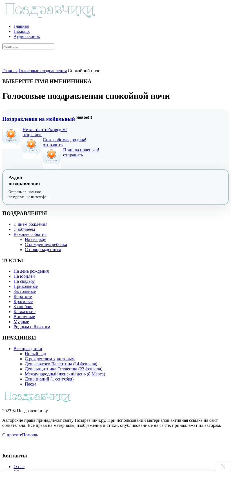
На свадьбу (35, 239)
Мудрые (21, 321)
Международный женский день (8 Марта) (65, 374)
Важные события (30, 234)
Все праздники (28, 348)
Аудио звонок (27, 36)
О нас (19, 466)
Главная (21, 26)
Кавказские (24, 311)
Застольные (25, 291)
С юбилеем (24, 229)
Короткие (23, 296)
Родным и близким (32, 326)
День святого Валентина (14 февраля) (61, 363)
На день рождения (31, 271)
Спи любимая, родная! (64, 139)
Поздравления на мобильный (38, 119)
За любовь (23, 306)
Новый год (35, 353)
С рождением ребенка (46, 244)
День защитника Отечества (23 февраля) (63, 368)
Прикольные (26, 286)
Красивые (23, 301)
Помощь (22, 31)
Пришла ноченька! (81, 149)
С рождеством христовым (50, 358)
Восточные (24, 316)
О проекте (12, 434)
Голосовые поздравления (43, 70)
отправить (32, 134)
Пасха (30, 384)
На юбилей (24, 276)
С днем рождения (30, 224)
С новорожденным (43, 249)
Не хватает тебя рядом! (45, 129)
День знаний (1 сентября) (49, 379)
